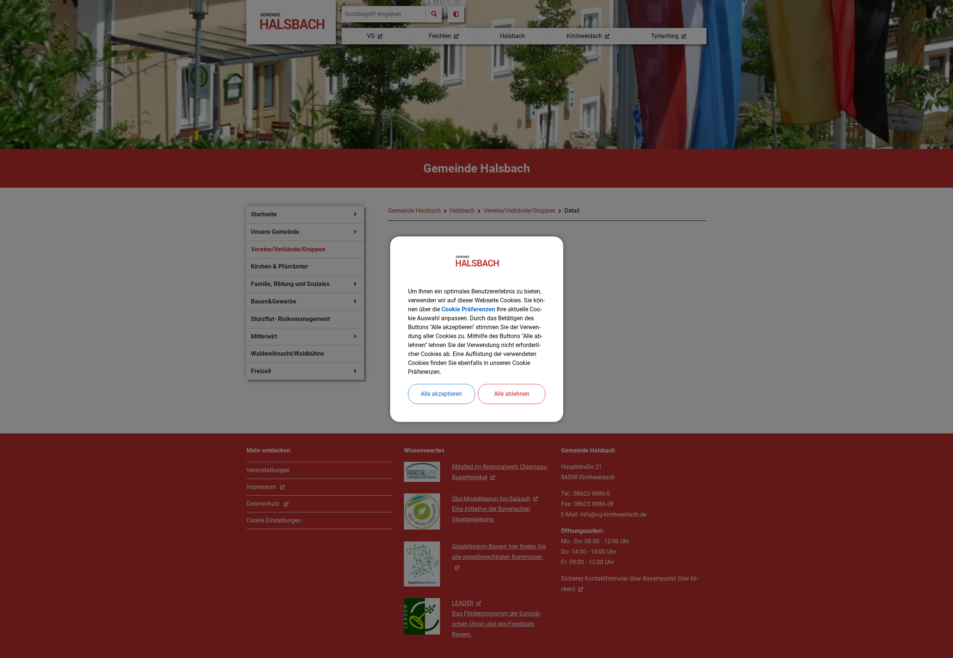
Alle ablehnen (511, 393)
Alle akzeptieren (441, 393)
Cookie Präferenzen (468, 309)
